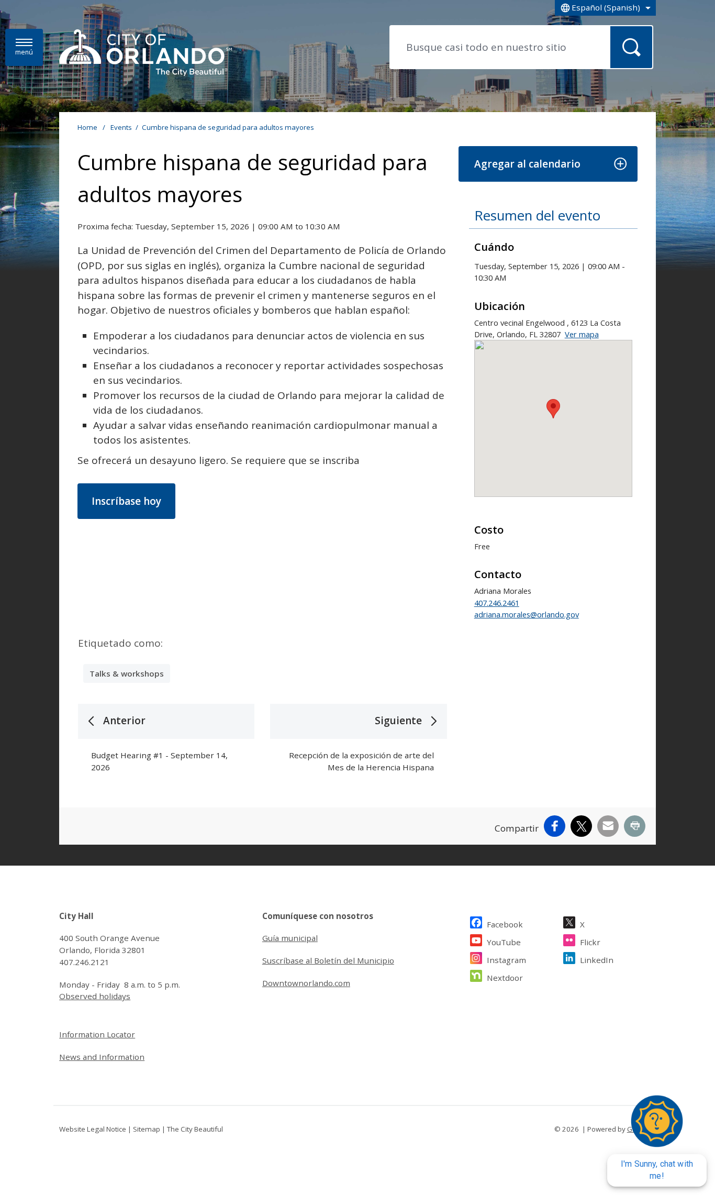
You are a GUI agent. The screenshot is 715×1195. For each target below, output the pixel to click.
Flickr (590, 942)
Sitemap (146, 1129)
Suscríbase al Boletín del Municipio (328, 960)
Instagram (506, 960)
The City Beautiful (195, 1129)
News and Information (101, 1057)
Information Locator (97, 1034)
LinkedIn (596, 960)
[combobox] (605, 8)
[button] (548, 164)
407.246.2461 (496, 603)
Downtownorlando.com (306, 983)
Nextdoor (505, 977)
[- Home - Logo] (145, 53)
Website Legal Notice (92, 1129)
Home (87, 127)
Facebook (505, 924)
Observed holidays (94, 996)
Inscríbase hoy (126, 501)
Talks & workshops (127, 673)
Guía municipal (290, 938)
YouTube (504, 942)
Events (121, 127)
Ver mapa (582, 334)
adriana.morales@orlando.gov (526, 614)
